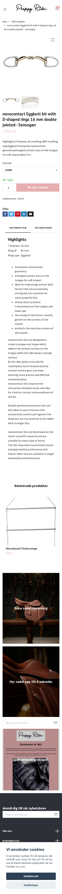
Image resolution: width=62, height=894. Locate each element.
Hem (5, 23)
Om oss (7, 832)
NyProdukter (18, 23)
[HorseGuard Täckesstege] (31, 523)
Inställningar (31, 885)
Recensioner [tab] (43, 229)
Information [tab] (18, 229)
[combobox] (31, 171)
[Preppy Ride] (31, 9)
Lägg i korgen (40, 189)
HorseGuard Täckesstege (21, 550)
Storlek (7, 164)
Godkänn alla (31, 876)
